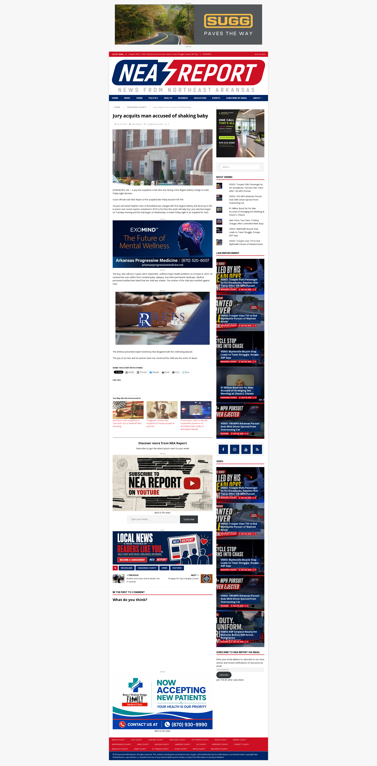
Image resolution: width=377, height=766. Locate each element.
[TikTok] (257, 449)
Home (115, 98)
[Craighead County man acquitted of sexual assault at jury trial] (162, 410)
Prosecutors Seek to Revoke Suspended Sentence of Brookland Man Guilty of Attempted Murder (194, 425)
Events (216, 98)
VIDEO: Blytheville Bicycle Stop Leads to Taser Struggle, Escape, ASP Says (245, 232)
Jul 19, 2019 (122, 124)
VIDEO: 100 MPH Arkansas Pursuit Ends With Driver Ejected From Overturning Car (245, 199)
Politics (153, 98)
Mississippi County (220, 744)
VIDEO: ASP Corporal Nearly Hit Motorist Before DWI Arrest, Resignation (239, 635)
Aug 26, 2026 (238, 642)
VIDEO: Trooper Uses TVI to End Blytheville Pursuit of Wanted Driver (239, 318)
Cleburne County (155, 740)
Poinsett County (241, 744)
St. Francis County (160, 749)
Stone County (181, 749)
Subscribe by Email (236, 98)
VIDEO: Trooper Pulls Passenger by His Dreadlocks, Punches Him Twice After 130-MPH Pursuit (246, 187)
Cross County (220, 740)
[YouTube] (246, 449)
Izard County (143, 744)
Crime (139, 98)
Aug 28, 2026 (246, 326)
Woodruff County (219, 749)
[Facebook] (223, 449)
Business (183, 98)
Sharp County (140, 749)
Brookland (126, 568)
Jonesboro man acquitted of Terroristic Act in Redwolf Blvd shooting (127, 423)
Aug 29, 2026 (246, 290)
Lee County (201, 744)
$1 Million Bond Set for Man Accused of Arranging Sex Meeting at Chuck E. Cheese (246, 211)
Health (168, 98)
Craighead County (155, 124)
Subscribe (188, 519)
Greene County (239, 740)
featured (177, 568)
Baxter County (118, 740)
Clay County (136, 740)
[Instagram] (234, 449)
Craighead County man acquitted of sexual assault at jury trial (161, 423)
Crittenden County (200, 740)
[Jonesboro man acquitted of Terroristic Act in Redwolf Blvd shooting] (128, 410)
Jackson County (162, 744)
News (127, 98)
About (257, 98)
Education (200, 98)
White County (199, 749)
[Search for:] (240, 167)
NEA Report (137, 124)
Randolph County (120, 749)
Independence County (121, 744)
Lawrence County (182, 744)
